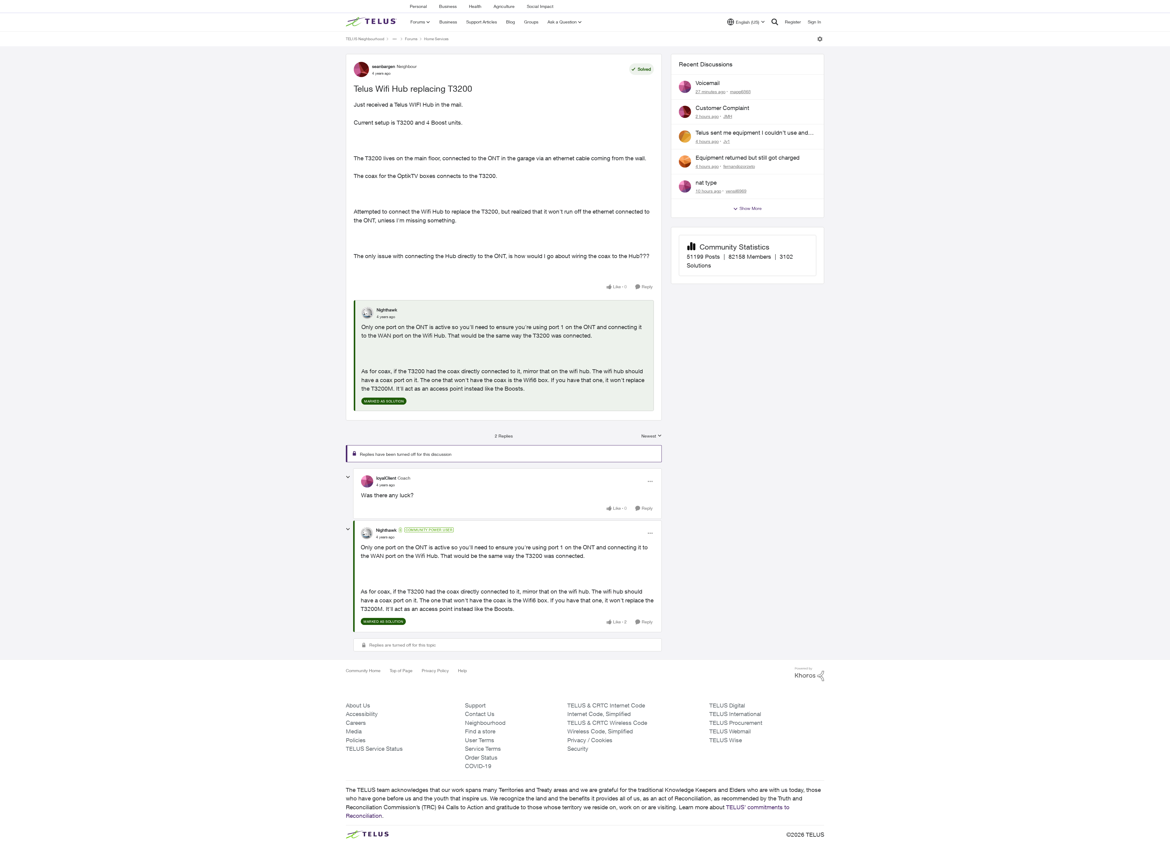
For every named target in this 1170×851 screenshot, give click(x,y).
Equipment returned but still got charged (748, 157)
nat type (706, 182)
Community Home (363, 670)
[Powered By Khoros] (809, 674)
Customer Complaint (722, 108)
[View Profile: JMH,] (685, 112)
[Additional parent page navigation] (394, 39)
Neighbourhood (485, 722)
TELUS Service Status (374, 748)
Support (475, 705)
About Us (358, 705)
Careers (356, 722)
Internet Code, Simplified (599, 714)
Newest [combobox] (651, 436)
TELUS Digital (727, 705)
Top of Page (401, 670)
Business (448, 6)
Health (475, 6)
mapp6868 (740, 91)
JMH (727, 116)
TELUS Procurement (735, 722)
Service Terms (483, 748)
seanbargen (383, 66)
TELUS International (735, 714)
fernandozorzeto (739, 166)
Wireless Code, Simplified (600, 731)
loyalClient (386, 477)
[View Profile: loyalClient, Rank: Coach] (367, 481)
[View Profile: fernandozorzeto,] (685, 161)
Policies (356, 740)
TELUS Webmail (730, 731)
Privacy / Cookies (589, 740)
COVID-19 (478, 766)
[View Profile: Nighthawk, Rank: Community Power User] (367, 533)
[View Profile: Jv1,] (685, 136)
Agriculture (504, 6)
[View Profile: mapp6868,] (685, 87)
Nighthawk (387, 309)
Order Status (481, 757)
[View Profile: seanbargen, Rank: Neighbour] (361, 69)
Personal (418, 6)
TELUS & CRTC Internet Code (606, 705)
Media (354, 731)
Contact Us (480, 714)
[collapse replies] (348, 477)
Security (577, 748)
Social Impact (540, 6)
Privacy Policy (435, 670)
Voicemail (708, 83)
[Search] (774, 22)
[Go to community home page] (372, 22)
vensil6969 (736, 190)
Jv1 (726, 141)
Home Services (436, 39)
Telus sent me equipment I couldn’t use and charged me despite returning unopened (752, 133)
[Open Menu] (820, 39)
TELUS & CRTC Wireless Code (607, 722)
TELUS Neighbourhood (365, 39)
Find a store (480, 731)
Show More (750, 208)
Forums (411, 39)
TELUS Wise (725, 740)
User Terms (479, 740)
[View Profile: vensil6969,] (685, 186)
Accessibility (362, 714)
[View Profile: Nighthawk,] (367, 313)
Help (462, 670)
